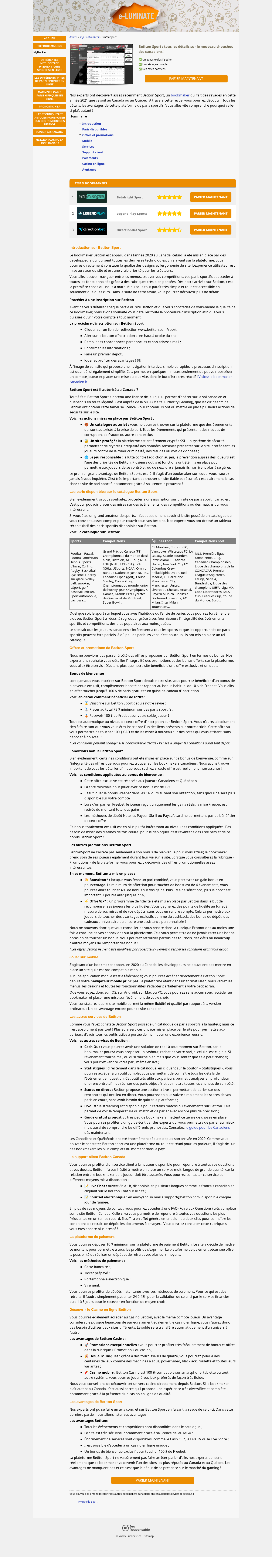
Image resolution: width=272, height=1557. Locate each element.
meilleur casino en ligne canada (50, 141)
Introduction (91, 124)
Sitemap (149, 1536)
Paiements (90, 158)
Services (88, 146)
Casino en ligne (93, 164)
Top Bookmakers (49, 46)
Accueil (49, 38)
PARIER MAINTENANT (211, 197)
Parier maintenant (186, 78)
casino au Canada (49, 132)
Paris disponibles (94, 129)
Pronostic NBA (49, 106)
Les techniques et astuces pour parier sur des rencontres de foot (49, 119)
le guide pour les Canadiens (208, 1127)
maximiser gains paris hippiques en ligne (50, 95)
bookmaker (180, 95)
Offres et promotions (97, 135)
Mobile (87, 141)
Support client (92, 152)
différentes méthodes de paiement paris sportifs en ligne (49, 65)
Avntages (89, 169)
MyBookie (40, 52)
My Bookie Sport (87, 1501)
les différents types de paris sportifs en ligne (49, 81)
